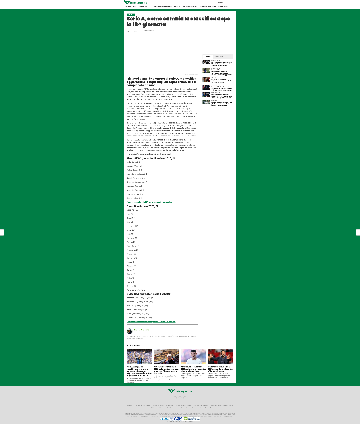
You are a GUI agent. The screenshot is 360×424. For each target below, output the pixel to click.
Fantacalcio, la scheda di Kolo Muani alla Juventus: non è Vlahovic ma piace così (221, 63)
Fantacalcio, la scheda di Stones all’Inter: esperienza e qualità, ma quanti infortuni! (221, 96)
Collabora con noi (173, 408)
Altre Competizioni (207, 7)
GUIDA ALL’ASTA (145, 7)
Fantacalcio (130, 7)
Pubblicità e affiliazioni (157, 408)
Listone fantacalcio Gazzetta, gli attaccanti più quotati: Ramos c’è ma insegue (221, 103)
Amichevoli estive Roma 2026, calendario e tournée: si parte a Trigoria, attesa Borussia (166, 370)
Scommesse (223, 7)
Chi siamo (213, 405)
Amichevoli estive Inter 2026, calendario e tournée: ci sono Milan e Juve (193, 369)
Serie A (177, 7)
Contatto (208, 408)
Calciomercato (189, 7)
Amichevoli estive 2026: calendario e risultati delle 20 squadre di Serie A (221, 80)
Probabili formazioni (163, 7)
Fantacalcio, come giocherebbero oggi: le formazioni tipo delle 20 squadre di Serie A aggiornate (221, 72)
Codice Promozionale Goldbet (162, 405)
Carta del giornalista (225, 405)
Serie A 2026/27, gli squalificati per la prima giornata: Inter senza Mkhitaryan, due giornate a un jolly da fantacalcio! (139, 371)
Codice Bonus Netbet (200, 405)
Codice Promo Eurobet (183, 405)
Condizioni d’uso (197, 408)
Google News (185, 408)
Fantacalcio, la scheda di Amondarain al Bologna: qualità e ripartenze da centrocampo (222, 88)
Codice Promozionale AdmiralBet (138, 405)
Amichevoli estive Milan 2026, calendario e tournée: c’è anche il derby (220, 369)
